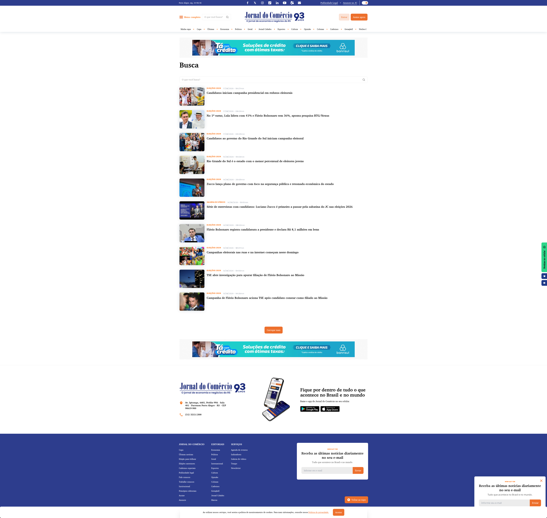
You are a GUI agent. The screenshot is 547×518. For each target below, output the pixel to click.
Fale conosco (184, 477)
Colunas (320, 29)
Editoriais (217, 444)
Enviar (358, 470)
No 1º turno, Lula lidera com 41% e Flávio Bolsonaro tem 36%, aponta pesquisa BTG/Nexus (268, 115)
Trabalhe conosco (186, 482)
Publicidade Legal (329, 2)
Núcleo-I (362, 29)
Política (238, 29)
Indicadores (236, 454)
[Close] (541, 480)
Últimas (210, 29)
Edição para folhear (187, 459)
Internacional (217, 463)
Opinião (307, 29)
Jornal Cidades (265, 29)
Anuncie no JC (350, 2)
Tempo (234, 463)
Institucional (184, 486)
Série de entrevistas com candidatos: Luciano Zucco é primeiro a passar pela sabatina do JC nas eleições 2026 (280, 206)
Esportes (281, 29)
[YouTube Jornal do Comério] (284, 3)
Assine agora (359, 17)
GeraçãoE (349, 29)
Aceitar (338, 512)
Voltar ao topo (359, 499)
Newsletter (236, 468)
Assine (182, 495)
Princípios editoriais (187, 491)
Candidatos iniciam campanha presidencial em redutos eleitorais (249, 93)
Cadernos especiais (187, 468)
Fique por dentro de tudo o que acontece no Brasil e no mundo (333, 392)
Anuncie (182, 500)
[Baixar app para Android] (544, 283)
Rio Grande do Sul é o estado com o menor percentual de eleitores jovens (255, 161)
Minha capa (186, 29)
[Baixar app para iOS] (544, 276)
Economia (224, 29)
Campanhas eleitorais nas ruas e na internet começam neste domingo (253, 252)
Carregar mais (273, 330)
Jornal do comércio (191, 444)
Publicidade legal (186, 472)
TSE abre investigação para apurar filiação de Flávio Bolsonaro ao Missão (255, 275)
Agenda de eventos (239, 450)
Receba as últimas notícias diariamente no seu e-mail (332, 455)
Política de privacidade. (318, 512)
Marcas (214, 500)
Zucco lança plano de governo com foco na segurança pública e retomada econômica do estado (271, 184)
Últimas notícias (186, 454)
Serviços (236, 444)
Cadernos (334, 29)
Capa (199, 29)
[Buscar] (363, 79)
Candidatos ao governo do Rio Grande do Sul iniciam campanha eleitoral (255, 138)
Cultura (294, 29)
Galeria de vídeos (238, 459)
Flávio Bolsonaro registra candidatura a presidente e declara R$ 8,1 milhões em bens (263, 229)
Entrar (344, 17)
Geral (250, 29)
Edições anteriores (187, 463)
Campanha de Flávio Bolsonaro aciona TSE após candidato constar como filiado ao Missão (267, 298)
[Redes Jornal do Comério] (292, 3)
